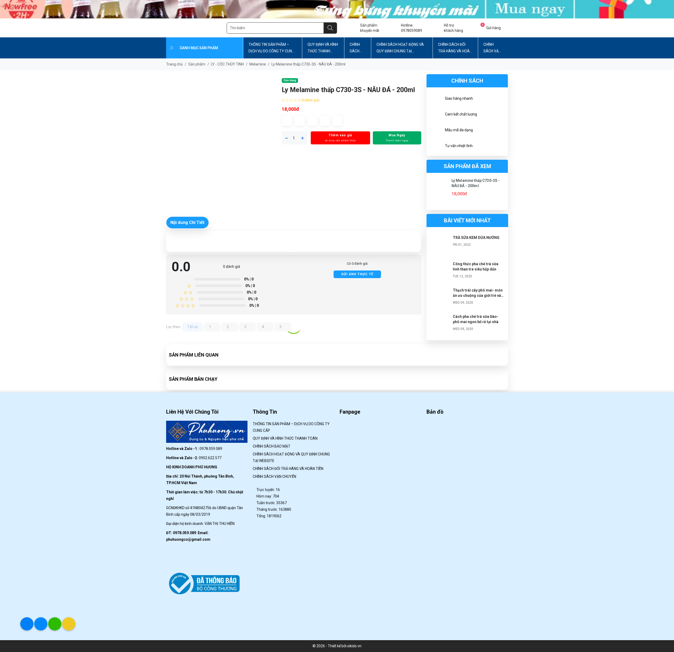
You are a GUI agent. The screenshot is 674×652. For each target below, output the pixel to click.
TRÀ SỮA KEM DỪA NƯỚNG (476, 237)
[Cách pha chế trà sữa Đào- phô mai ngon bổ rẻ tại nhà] (439, 324)
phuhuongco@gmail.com (188, 539)
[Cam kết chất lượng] (435, 115)
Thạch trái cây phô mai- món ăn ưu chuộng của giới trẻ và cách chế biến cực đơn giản (478, 295)
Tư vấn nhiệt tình (459, 146)
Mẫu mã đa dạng (459, 130)
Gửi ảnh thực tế (357, 274)
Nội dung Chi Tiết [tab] (187, 222)
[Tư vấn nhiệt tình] (435, 146)
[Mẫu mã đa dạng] (435, 130)
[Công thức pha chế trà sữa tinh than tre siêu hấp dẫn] (439, 271)
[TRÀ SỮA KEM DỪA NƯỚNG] (439, 245)
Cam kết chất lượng (461, 114)
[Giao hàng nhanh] (435, 99)
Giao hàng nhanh (459, 98)
